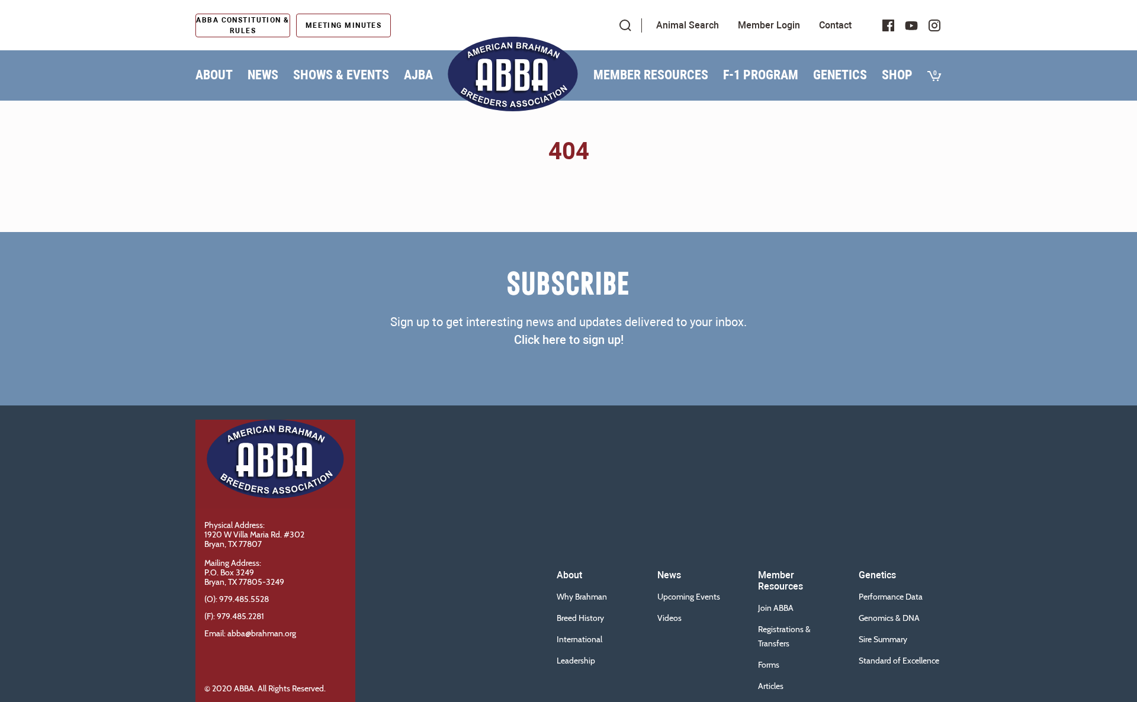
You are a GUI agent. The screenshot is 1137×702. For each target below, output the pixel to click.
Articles (770, 686)
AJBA (418, 74)
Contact (835, 25)
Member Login (769, 25)
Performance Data (891, 596)
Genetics (840, 74)
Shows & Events (341, 74)
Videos (669, 618)
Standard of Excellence (899, 660)
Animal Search (687, 25)
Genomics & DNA (889, 618)
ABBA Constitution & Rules (242, 25)
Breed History (580, 618)
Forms (768, 664)
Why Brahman (582, 596)
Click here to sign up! (569, 340)
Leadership (576, 660)
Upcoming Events (688, 596)
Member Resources (650, 74)
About (214, 74)
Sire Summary (883, 639)
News (263, 74)
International (579, 639)
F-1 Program (760, 74)
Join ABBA (776, 608)
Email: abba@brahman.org (250, 633)
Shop (897, 74)
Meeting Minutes (344, 25)
